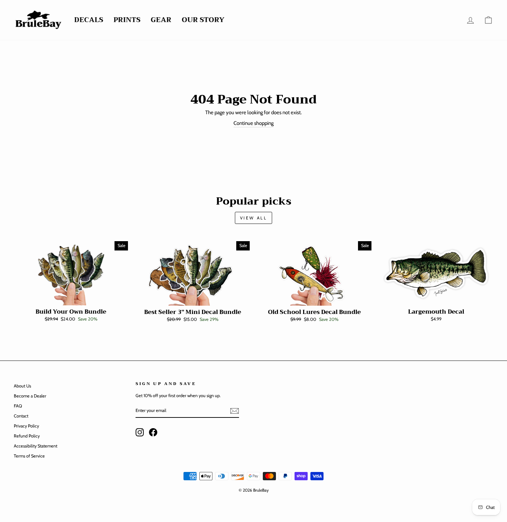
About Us (22, 385)
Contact (21, 415)
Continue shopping (253, 123)
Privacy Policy (26, 426)
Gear (161, 20)
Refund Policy (27, 436)
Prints (126, 20)
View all (253, 217)
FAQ (18, 405)
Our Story (203, 20)
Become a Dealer (30, 395)
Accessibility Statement (35, 446)
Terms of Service (29, 456)
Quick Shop (71, 298)
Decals (88, 20)
